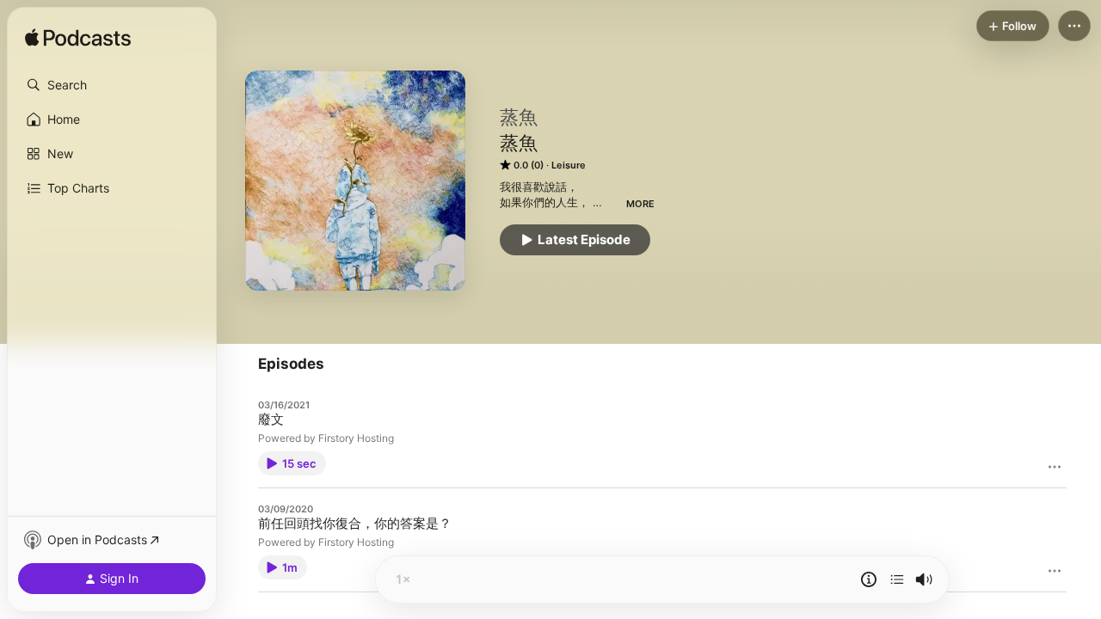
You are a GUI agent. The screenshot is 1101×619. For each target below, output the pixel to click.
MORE (640, 204)
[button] (112, 85)
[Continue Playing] (897, 579)
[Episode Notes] (868, 579)
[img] (78, 38)
